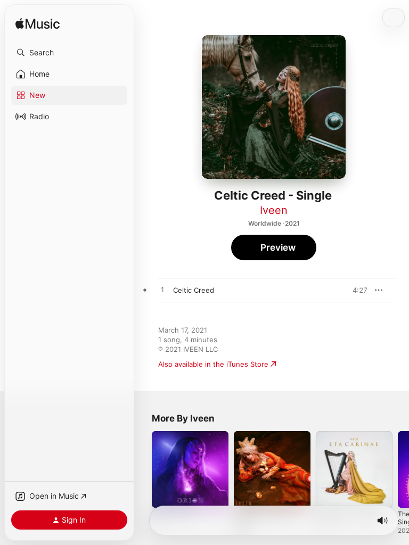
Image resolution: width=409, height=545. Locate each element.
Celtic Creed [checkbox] (193, 290)
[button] (69, 53)
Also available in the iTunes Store (213, 364)
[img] (37, 24)
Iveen (274, 210)
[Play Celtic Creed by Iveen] (162, 290)
